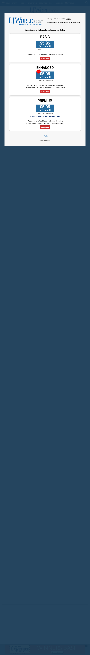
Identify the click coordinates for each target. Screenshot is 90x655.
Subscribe (45, 58)
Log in (68, 19)
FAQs (46, 136)
